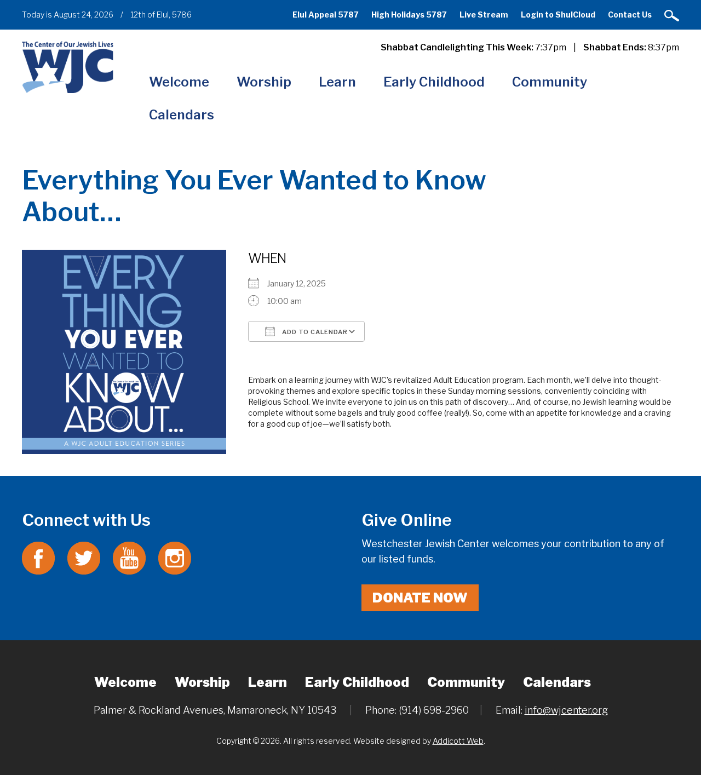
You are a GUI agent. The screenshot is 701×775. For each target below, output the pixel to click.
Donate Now (420, 598)
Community (549, 82)
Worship (264, 82)
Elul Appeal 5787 (325, 14)
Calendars (181, 115)
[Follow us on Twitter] (83, 557)
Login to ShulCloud (558, 14)
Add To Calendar (314, 332)
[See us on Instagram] (174, 557)
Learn (337, 82)
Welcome (179, 82)
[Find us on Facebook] (38, 557)
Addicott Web (458, 740)
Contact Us (630, 14)
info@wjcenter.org (566, 710)
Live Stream (483, 14)
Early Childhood (434, 82)
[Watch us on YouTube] (129, 557)
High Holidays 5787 (409, 14)
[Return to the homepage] (67, 67)
